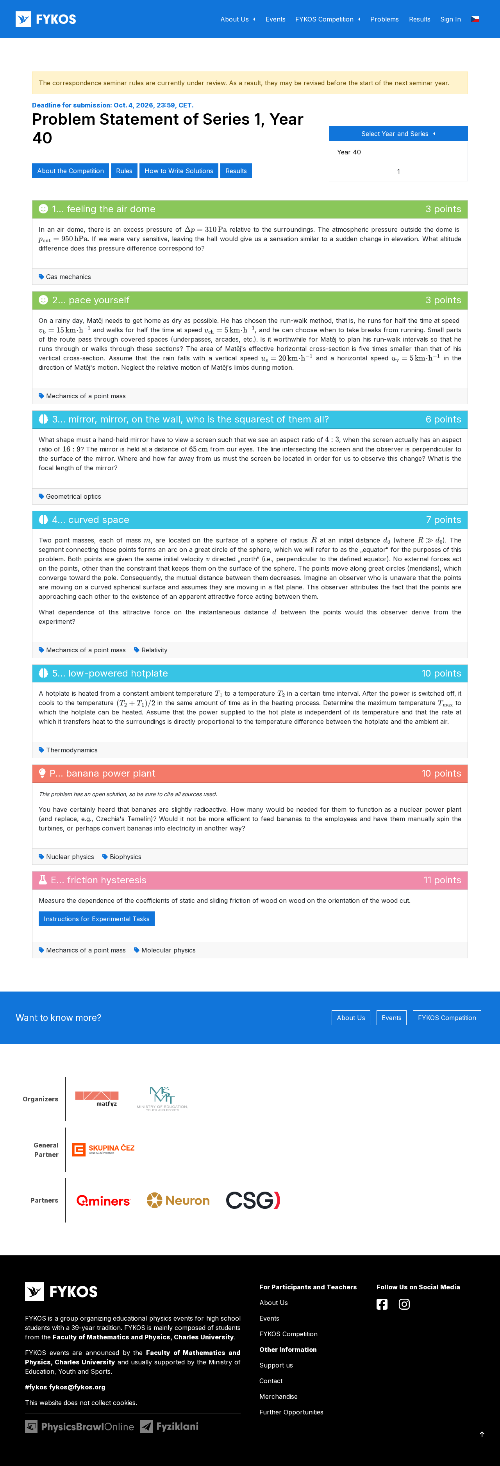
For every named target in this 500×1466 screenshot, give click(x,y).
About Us (351, 1018)
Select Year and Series (395, 134)
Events (392, 1018)
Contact (270, 1381)
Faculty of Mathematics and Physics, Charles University (143, 1337)
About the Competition (70, 171)
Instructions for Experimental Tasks (97, 919)
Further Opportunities (291, 1412)
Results (236, 171)
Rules (124, 171)
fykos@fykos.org (77, 1387)
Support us (276, 1365)
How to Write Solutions (179, 171)
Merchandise (278, 1396)
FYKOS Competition (447, 1018)
